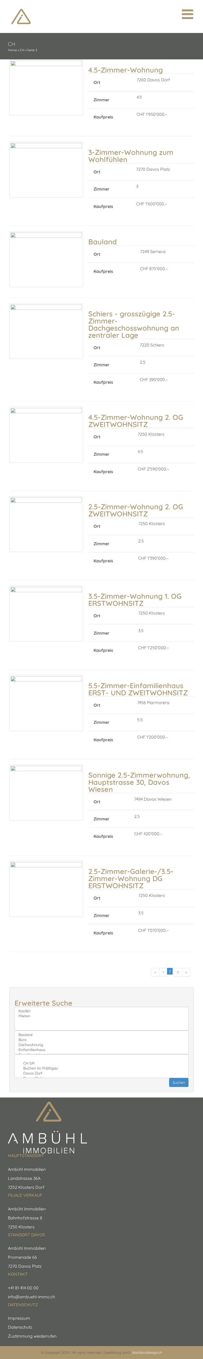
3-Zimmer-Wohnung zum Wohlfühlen (130, 156)
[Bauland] (101, 1034)
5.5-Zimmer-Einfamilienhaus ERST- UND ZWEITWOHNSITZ (138, 689)
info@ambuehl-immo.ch (31, 1296)
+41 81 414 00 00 (23, 1287)
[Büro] (101, 1039)
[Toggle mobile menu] (188, 14)
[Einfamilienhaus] (101, 1049)
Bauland (102, 241)
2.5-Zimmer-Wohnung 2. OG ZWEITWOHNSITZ (135, 510)
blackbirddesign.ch (147, 1352)
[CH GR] (101, 1063)
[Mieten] (101, 1016)
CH (22, 50)
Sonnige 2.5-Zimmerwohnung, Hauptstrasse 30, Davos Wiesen (139, 782)
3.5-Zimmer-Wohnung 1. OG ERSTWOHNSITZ (135, 600)
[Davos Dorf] (101, 1073)
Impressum (19, 1318)
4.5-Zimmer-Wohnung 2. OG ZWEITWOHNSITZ (135, 421)
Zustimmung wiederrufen (32, 1336)
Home (12, 50)
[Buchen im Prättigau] (101, 1068)
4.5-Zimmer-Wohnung (125, 69)
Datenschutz (20, 1327)
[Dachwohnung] (101, 1044)
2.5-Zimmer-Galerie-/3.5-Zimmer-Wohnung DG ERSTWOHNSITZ (130, 878)
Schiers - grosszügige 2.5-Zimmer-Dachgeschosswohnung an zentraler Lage (133, 324)
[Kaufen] (101, 1011)
